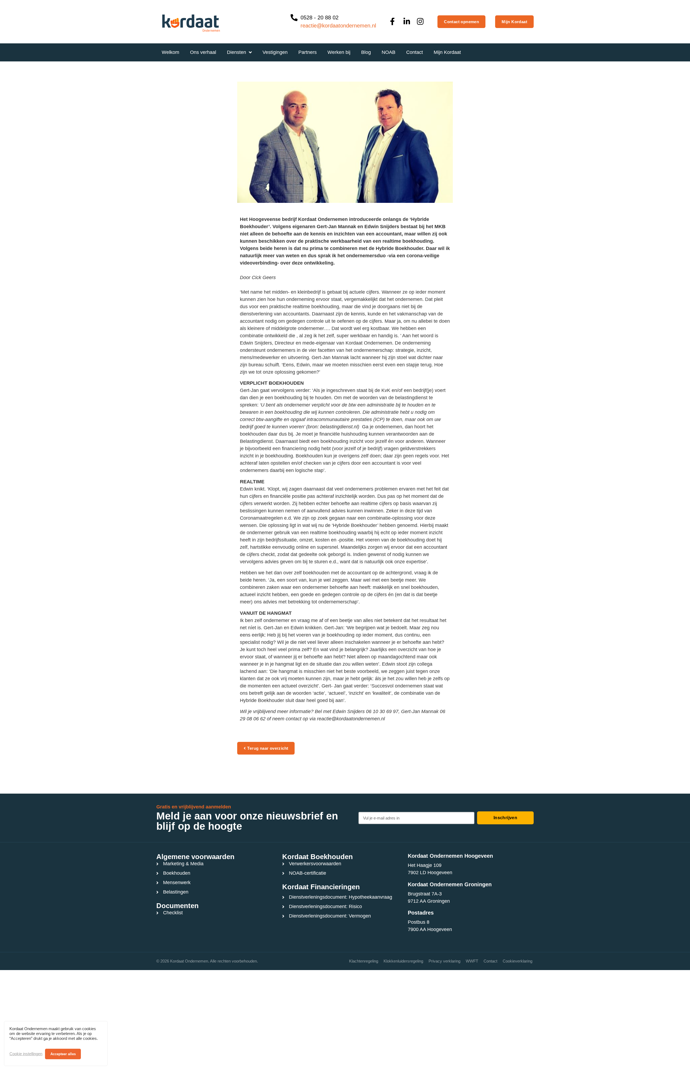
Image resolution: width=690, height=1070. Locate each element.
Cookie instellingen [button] (25, 1054)
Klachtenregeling (363, 961)
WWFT (472, 961)
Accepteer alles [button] (63, 1054)
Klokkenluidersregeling (403, 961)
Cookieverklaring (517, 961)
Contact (490, 961)
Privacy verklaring (444, 961)
